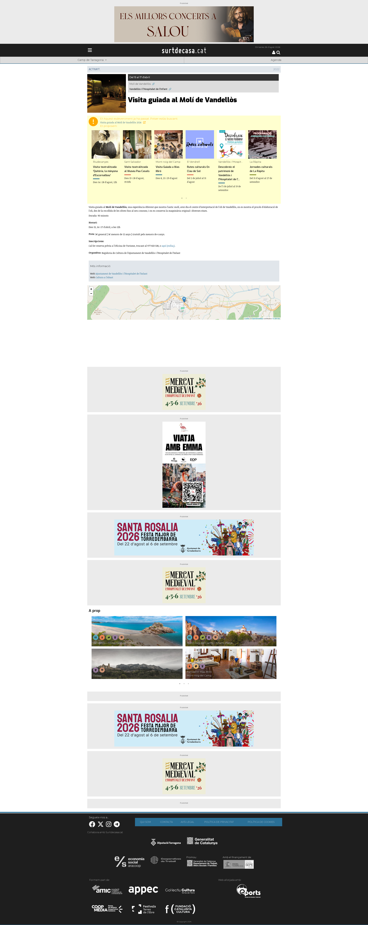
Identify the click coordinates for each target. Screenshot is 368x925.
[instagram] (108, 825)
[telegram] (117, 825)
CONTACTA (166, 822)
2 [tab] (186, 197)
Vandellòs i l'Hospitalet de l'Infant (148, 89)
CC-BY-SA (276, 318)
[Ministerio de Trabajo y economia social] (238, 866)
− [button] (91, 293)
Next (274, 165)
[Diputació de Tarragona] (166, 844)
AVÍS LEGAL (187, 822)
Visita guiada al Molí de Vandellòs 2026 (121, 122)
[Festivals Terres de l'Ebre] (144, 910)
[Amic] (107, 891)
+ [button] (91, 289)
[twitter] (100, 825)
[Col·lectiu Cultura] (180, 891)
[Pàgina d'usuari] (273, 53)
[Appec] (144, 891)
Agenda (276, 60)
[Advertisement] (184, 342)
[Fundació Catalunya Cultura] (180, 910)
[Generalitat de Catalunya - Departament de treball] (202, 866)
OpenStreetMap (257, 318)
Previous (93, 165)
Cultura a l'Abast (104, 277)
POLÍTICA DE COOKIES (261, 822)
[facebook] (92, 825)
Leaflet (246, 318)
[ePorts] (248, 891)
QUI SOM (145, 822)
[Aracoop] (129, 863)
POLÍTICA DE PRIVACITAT (219, 822)
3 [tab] (188, 683)
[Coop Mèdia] (107, 910)
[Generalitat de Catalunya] (202, 844)
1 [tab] (181, 197)
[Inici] (184, 50)
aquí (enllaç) (168, 245)
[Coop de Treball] (166, 863)
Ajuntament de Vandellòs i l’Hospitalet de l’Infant (121, 273)
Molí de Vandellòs (140, 84)
